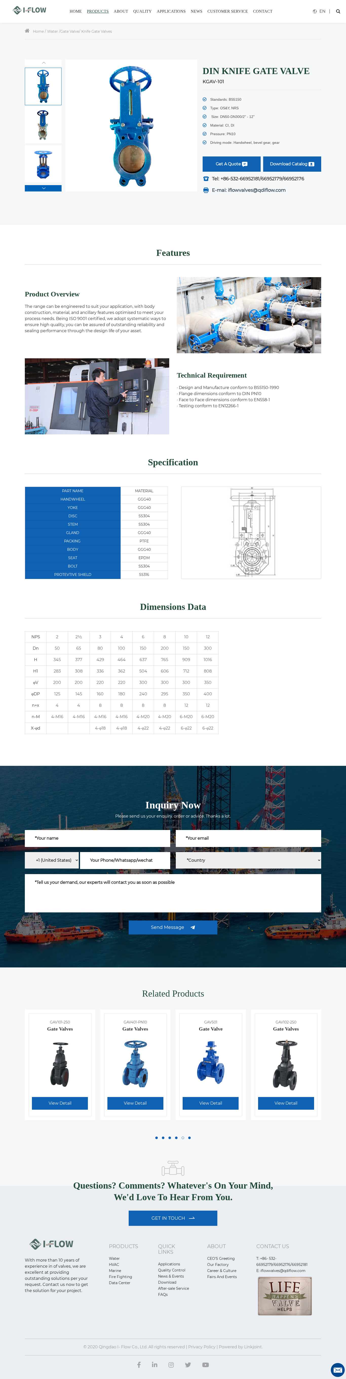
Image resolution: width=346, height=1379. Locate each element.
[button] (43, 188)
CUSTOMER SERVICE (227, 11)
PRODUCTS (98, 11)
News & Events (171, 1276)
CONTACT (263, 11)
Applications (169, 1264)
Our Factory (218, 1264)
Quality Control (171, 1270)
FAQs (163, 1294)
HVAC (114, 1264)
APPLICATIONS (171, 11)
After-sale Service (173, 1288)
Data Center (119, 1283)
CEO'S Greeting (221, 1258)
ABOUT (121, 11)
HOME (76, 11)
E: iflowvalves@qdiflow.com (280, 1270)
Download (167, 1282)
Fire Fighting (120, 1277)
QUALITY (142, 11)
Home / (39, 31)
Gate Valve (69, 31)
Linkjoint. (253, 1347)
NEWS (196, 11)
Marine (115, 1270)
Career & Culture (221, 1270)
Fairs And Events (222, 1277)
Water (53, 31)
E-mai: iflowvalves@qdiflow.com (247, 190)
